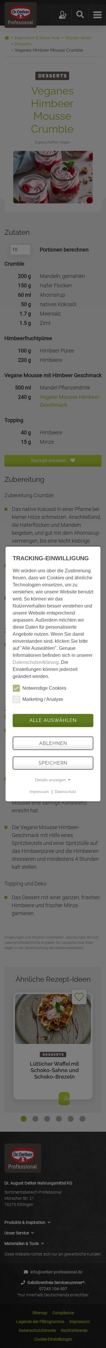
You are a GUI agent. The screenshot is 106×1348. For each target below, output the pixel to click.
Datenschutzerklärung (36, 661)
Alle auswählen (53, 720)
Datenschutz (65, 791)
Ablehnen (53, 743)
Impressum (39, 791)
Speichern (53, 763)
